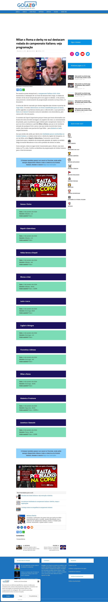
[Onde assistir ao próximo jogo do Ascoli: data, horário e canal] (71, 79)
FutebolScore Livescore (74, 571)
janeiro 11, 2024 (22, 51)
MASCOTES (70, 187)
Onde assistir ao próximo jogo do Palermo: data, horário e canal (83, 109)
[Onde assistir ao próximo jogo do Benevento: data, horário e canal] (71, 87)
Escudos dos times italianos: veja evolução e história (36, 496)
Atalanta (54, 128)
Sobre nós (64, 12)
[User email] (31, 527)
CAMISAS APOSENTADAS (74, 193)
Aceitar (8, 596)
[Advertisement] (54, 26)
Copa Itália (33, 12)
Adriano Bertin (31, 51)
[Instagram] (25, 527)
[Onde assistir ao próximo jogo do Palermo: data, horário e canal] (71, 111)
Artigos (49, 12)
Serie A (18, 12)
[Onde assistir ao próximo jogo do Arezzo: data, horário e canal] (71, 96)
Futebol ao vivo (72, 565)
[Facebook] (18, 527)
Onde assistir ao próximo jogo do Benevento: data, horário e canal (82, 85)
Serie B (25, 12)
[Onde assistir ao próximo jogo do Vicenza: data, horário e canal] (71, 104)
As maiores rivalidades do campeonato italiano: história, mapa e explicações (40, 502)
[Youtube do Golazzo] (82, 54)
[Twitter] (88, 54)
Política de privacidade (20, 599)
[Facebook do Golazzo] (77, 54)
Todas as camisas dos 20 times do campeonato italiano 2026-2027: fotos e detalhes (30, 573)
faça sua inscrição (49, 164)
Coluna (56, 12)
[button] (38, 581)
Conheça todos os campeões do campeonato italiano (36, 507)
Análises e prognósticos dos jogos (77, 568)
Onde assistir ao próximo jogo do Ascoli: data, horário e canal (83, 76)
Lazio (60, 128)
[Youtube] (28, 527)
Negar (20, 596)
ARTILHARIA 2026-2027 (73, 150)
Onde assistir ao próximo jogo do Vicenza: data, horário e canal (83, 101)
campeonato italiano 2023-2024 (49, 93)
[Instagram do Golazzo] (72, 54)
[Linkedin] (21, 527)
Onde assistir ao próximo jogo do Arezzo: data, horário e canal (83, 94)
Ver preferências (33, 596)
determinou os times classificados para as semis (46, 108)
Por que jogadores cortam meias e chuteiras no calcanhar (30, 566)
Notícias (41, 12)
